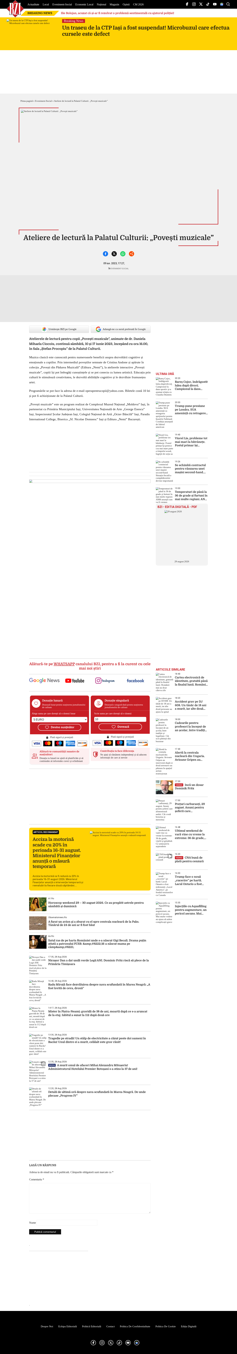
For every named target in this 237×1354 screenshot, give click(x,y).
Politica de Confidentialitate (135, 1326)
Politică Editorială (91, 1326)
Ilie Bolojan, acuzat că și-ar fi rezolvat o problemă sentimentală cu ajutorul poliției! (117, 13)
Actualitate (33, 4)
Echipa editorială (67, 1326)
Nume (32, 1222)
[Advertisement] (90, 796)
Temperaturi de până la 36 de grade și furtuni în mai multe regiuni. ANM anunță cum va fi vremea (191, 495)
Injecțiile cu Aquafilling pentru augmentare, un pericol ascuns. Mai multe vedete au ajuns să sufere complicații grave (191, 910)
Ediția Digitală (188, 1326)
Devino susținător (62, 727)
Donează (123, 726)
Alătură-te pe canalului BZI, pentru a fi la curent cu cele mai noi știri (90, 666)
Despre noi (47, 1326)
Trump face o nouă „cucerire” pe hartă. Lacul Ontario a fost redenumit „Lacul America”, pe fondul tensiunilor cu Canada (190, 880)
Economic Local (84, 4)
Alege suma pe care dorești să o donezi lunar (53, 713)
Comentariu (36, 1179)
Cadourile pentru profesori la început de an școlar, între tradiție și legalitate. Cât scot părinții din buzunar (190, 726)
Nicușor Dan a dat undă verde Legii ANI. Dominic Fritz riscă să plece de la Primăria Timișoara (98, 962)
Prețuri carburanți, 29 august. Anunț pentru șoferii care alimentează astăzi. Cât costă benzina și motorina (190, 808)
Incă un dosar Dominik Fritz (189, 786)
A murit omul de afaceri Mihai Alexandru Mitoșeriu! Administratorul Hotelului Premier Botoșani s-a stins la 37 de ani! (93, 1067)
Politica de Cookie (165, 1326)
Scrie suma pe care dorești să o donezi (113, 713)
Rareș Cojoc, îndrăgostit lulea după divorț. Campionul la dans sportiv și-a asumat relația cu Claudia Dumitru (191, 385)
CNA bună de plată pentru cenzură (189, 859)
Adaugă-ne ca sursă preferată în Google (124, 329)
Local (46, 4)
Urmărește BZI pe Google (63, 329)
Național (101, 4)
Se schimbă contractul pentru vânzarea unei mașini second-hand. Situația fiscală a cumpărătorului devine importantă (191, 469)
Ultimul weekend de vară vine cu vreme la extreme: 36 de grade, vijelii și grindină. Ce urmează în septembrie (191, 834)
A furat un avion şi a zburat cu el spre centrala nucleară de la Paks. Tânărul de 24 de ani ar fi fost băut (93, 923)
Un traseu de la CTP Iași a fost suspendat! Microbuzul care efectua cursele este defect (145, 31)
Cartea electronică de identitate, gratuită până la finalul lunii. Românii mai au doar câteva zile (191, 681)
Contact (110, 1326)
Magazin (114, 4)
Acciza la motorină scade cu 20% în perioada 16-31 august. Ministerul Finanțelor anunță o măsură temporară (57, 853)
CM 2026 (138, 4)
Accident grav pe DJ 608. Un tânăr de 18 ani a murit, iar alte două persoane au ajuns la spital (190, 705)
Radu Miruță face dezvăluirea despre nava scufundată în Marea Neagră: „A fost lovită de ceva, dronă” (99, 986)
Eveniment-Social (62, 4)
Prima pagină (26, 101)
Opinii (126, 4)
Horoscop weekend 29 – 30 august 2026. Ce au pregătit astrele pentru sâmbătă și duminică (96, 904)
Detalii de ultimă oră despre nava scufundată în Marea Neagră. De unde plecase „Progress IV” (97, 1093)
